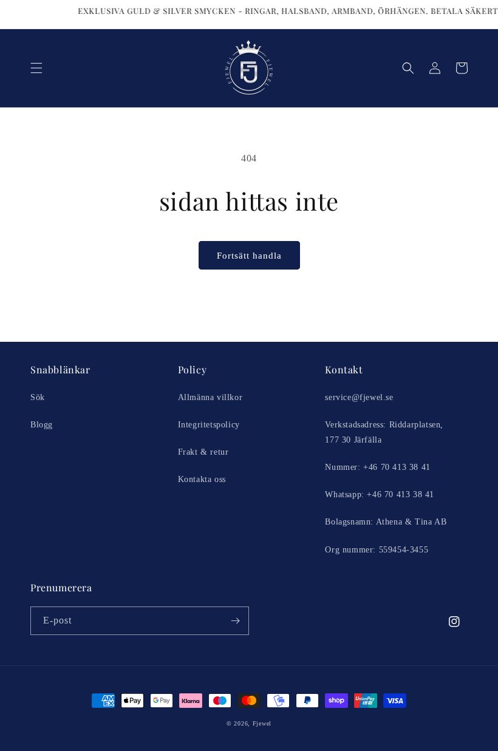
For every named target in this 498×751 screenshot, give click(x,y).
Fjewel (262, 723)
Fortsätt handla (249, 255)
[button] (36, 68)
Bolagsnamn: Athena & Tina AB (385, 521)
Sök (37, 397)
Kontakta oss (202, 479)
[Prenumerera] (235, 621)
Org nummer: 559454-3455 (376, 549)
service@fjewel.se (359, 397)
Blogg (41, 424)
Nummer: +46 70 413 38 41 (377, 467)
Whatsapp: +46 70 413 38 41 (379, 494)
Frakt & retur (203, 452)
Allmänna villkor (210, 397)
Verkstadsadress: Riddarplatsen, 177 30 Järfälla (384, 432)
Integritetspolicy (209, 424)
